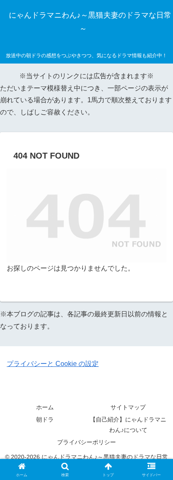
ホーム (45, 407)
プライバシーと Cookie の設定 (53, 363)
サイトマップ (128, 407)
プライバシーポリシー (86, 442)
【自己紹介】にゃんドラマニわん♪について (128, 424)
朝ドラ (45, 419)
